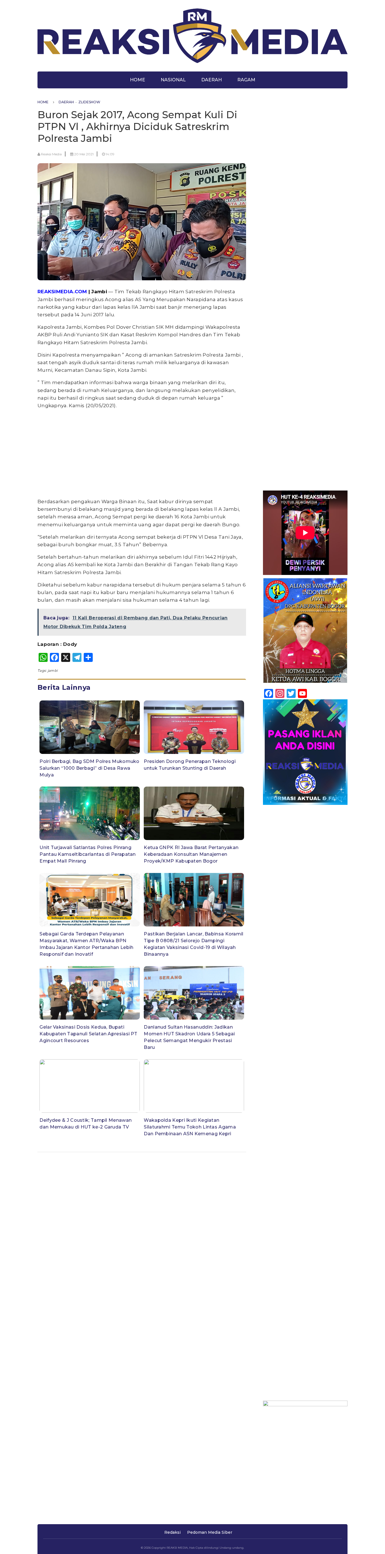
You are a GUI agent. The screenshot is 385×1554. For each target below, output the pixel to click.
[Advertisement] (141, 453)
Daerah (211, 79)
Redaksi (172, 1532)
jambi (53, 670)
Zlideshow (89, 102)
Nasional (173, 79)
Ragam (246, 79)
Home (137, 79)
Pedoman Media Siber (209, 1532)
